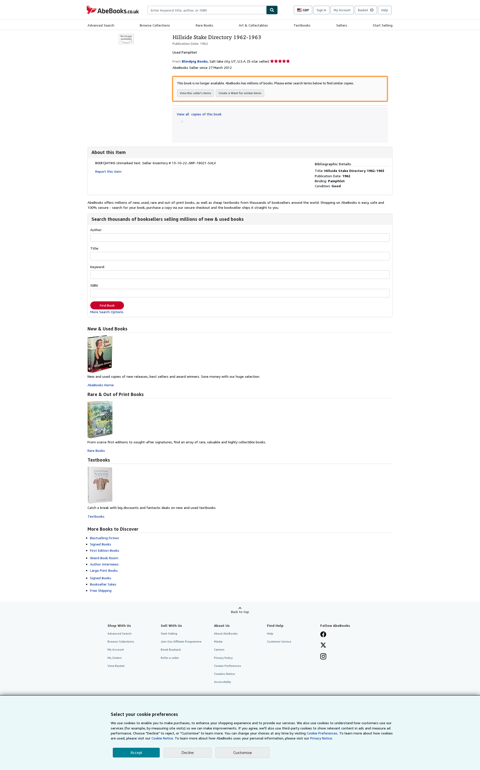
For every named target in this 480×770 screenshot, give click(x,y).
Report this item (108, 171)
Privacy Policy (223, 658)
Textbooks (302, 25)
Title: (94, 248)
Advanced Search (101, 25)
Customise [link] (242, 752)
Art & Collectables (253, 25)
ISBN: (94, 285)
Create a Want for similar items (240, 93)
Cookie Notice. (163, 738)
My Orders (115, 658)
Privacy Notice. (321, 738)
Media (218, 641)
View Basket (116, 666)
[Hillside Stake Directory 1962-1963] (126, 36)
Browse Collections (155, 25)
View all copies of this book (199, 114)
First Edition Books (104, 550)
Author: (96, 230)
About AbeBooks (226, 633)
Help (384, 10)
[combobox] (207, 10)
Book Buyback (171, 649)
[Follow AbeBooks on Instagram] (323, 657)
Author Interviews (104, 564)
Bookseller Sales (103, 584)
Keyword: (97, 267)
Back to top (240, 612)
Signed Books (100, 544)
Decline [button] (188, 752)
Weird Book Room (104, 558)
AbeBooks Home (101, 385)
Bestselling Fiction (104, 538)
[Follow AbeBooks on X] (323, 645)
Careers (219, 649)
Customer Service (279, 641)
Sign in (321, 10)
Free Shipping (101, 590)
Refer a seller (170, 658)
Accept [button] (136, 752)
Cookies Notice (224, 674)
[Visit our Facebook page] (323, 635)
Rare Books (204, 25)
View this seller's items (195, 93)
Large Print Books (104, 570)
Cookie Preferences (227, 666)
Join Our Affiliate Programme (181, 641)
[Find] (272, 10)
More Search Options (107, 312)
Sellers (341, 25)
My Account (342, 10)
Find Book (107, 305)
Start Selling (382, 25)
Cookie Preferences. (322, 733)
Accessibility (222, 682)
